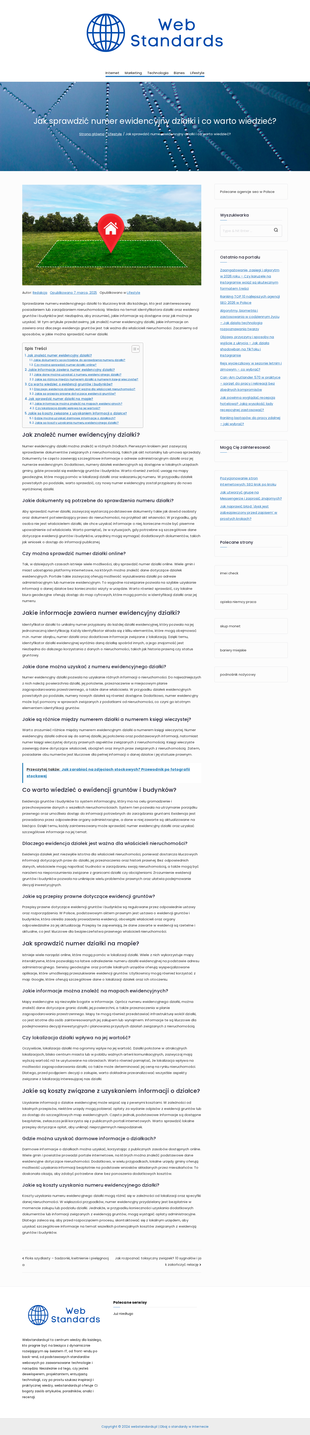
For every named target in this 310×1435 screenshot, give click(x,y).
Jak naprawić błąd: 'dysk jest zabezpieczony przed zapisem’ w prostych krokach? (248, 512)
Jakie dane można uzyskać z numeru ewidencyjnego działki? (77, 374)
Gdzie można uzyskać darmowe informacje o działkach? (75, 418)
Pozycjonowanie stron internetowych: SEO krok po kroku (248, 481)
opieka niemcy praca (238, 601)
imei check (229, 573)
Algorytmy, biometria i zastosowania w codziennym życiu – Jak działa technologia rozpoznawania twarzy (249, 319)
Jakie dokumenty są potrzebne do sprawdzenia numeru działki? (79, 360)
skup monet (230, 626)
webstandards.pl (144, 1426)
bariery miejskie (233, 650)
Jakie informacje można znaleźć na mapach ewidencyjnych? (78, 404)
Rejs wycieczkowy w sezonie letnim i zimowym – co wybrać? (251, 366)
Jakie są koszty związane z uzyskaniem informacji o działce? (77, 413)
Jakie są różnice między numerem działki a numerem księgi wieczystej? (86, 379)
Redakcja (40, 292)
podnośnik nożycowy (238, 674)
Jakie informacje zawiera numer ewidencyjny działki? (71, 370)
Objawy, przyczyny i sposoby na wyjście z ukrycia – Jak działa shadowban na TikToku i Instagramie (247, 346)
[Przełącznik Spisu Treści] (133, 349)
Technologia (158, 72)
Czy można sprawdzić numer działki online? (65, 365)
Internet (112, 72)
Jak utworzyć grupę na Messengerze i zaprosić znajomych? (251, 495)
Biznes (179, 72)
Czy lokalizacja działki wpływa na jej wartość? (67, 408)
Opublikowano (73, 292)
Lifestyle (197, 72)
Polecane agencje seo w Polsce (247, 191)
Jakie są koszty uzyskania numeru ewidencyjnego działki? (76, 423)
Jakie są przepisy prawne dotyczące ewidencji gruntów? (75, 394)
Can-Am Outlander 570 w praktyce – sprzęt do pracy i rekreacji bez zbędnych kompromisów (250, 383)
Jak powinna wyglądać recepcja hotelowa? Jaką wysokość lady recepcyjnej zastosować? (247, 403)
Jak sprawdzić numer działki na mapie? (60, 399)
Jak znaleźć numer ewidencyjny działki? (59, 355)
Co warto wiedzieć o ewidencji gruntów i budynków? (70, 384)
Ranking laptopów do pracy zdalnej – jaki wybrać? (250, 420)
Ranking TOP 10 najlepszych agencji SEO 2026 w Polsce (250, 299)
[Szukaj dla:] (251, 231)
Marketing (133, 72)
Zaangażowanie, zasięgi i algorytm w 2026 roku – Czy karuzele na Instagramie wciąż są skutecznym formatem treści (249, 279)
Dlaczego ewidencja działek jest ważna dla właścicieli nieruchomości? (84, 389)
